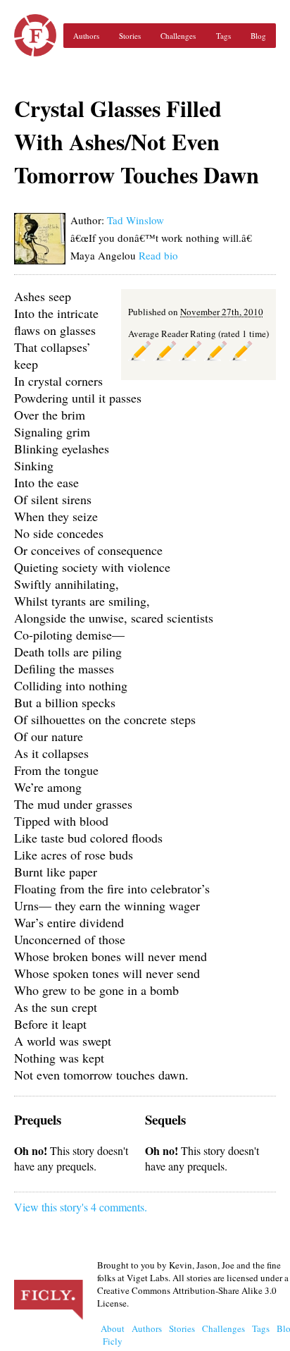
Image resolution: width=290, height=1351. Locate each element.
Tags (223, 35)
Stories (130, 35)
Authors (86, 35)
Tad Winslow (135, 220)
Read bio (158, 255)
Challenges (178, 35)
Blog (258, 35)
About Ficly (113, 1334)
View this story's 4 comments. (80, 1206)
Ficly (35, 35)
